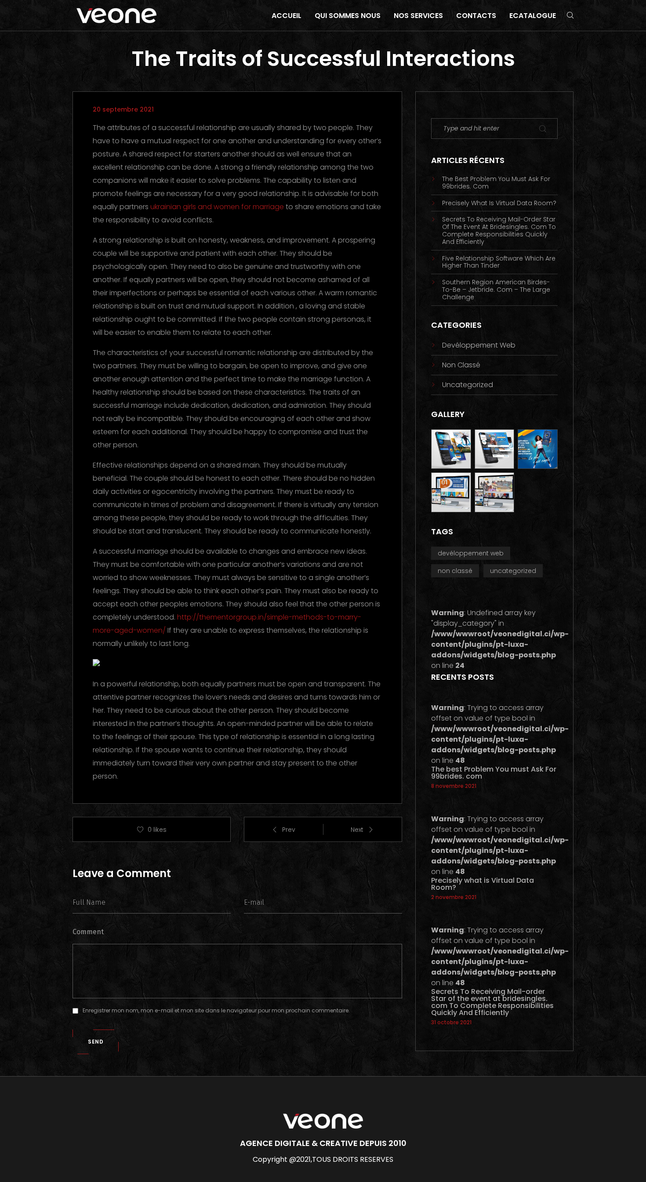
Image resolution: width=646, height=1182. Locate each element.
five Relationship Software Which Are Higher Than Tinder (498, 262)
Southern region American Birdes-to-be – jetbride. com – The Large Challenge (496, 290)
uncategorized (467, 385)
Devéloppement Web (478, 345)
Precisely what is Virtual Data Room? (499, 203)
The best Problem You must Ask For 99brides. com (496, 182)
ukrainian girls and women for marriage (217, 207)
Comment (88, 932)
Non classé (461, 365)
